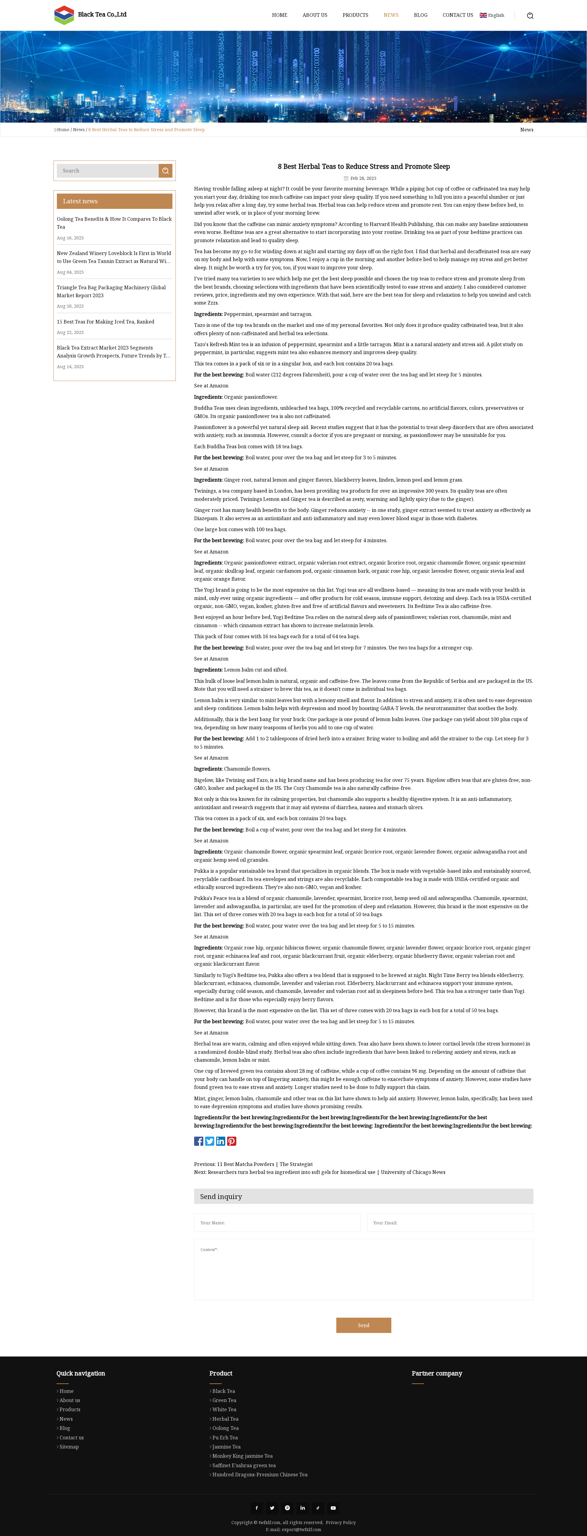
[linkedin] (303, 1508)
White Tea (224, 1409)
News (391, 15)
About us (315, 15)
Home (279, 15)
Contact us (458, 15)
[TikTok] (318, 1508)
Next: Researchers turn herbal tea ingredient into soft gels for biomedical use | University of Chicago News (319, 1172)
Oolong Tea (225, 1428)
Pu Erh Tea (225, 1437)
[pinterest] (287, 1508)
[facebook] (257, 1508)
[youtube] (333, 1508)
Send (364, 1325)
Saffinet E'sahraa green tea (244, 1465)
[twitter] (272, 1508)
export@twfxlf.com (301, 1529)
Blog (420, 15)
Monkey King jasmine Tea (242, 1456)
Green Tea (224, 1400)
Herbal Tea (225, 1419)
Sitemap (69, 1446)
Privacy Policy (341, 1522)
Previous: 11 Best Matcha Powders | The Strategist (253, 1164)
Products (355, 15)
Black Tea (223, 1391)
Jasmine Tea (226, 1446)
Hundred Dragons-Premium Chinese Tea (260, 1474)
